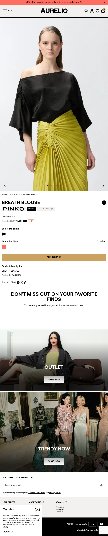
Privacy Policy (55, 493)
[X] (22, 282)
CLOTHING (13, 195)
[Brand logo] (14, 209)
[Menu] (5, 10)
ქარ (10, 11)
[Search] (86, 10)
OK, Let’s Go (8, 532)
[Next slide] (103, 186)
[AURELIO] (54, 10)
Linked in (59, 512)
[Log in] (92, 10)
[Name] (4, 234)
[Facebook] (18, 282)
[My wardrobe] (97, 10)
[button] (47, 186)
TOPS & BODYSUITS (29, 195)
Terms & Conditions (36, 493)
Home (4, 195)
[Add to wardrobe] (104, 202)
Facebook (60, 507)
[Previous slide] (5, 186)
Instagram (60, 510)
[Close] (104, 2)
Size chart (101, 241)
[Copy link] (25, 282)
